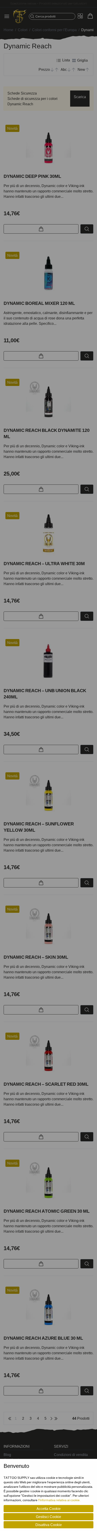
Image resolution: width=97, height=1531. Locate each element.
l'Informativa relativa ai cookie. (59, 1500)
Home (8, 30)
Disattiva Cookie (48, 1524)
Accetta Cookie (49, 1508)
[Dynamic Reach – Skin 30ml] (48, 928)
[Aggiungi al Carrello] (41, 229)
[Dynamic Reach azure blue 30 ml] (48, 1309)
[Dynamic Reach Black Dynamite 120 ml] (48, 401)
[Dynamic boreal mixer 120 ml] (48, 274)
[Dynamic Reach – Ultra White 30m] (48, 534)
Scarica (80, 97)
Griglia (82, 60)
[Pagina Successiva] (51, 1418)
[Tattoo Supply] (20, 16)
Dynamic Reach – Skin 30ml (36, 957)
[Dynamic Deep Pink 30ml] (48, 147)
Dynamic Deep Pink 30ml (32, 176)
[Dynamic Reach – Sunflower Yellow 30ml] (48, 794)
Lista (65, 60)
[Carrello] (90, 16)
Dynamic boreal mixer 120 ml (39, 303)
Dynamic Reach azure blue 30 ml (43, 1338)
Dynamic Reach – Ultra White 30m (44, 563)
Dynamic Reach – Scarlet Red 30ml (46, 1084)
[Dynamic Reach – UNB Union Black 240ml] (48, 661)
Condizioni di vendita (71, 1454)
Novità (12, 128)
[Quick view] (86, 229)
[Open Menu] (8, 16)
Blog (7, 1454)
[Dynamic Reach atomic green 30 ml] (48, 1182)
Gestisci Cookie (48, 1516)
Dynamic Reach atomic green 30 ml (47, 1211)
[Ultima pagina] (56, 1418)
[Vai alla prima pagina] (9, 1418)
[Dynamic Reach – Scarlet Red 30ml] (48, 1055)
